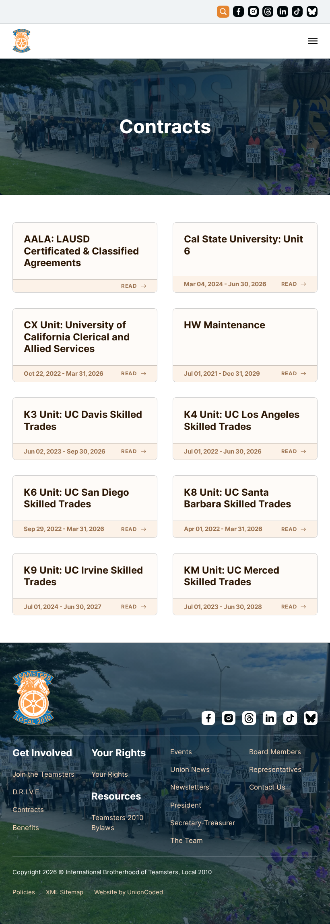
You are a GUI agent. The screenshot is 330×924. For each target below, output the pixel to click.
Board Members (275, 752)
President (185, 805)
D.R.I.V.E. (26, 792)
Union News (190, 769)
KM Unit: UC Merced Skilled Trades (231, 576)
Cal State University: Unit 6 (243, 244)
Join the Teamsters (43, 774)
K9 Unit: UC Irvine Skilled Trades (83, 576)
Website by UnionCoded (128, 892)
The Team (186, 840)
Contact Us (267, 787)
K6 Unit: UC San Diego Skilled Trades (76, 498)
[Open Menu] (313, 41)
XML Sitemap (64, 892)
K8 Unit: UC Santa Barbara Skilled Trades (237, 498)
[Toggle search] (223, 12)
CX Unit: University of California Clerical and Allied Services (77, 336)
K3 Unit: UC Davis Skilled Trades (83, 420)
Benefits (25, 828)
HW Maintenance (224, 325)
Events (181, 752)
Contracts (28, 810)
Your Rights (109, 774)
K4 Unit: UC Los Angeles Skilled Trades (241, 420)
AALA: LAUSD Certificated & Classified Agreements (81, 250)
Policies (23, 892)
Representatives (275, 769)
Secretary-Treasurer (202, 823)
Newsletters (189, 787)
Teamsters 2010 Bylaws (117, 823)
